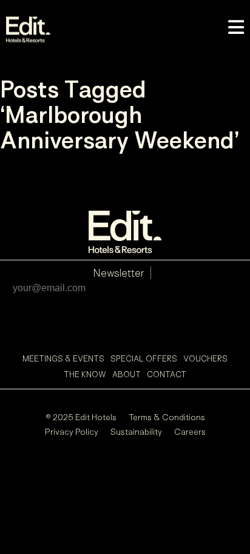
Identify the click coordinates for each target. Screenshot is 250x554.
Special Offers (143, 358)
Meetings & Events (63, 358)
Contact (166, 374)
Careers (190, 431)
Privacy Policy (71, 431)
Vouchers (205, 358)
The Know (85, 374)
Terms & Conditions (167, 417)
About (126, 374)
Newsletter (118, 272)
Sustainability (136, 431)
